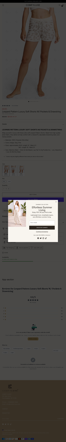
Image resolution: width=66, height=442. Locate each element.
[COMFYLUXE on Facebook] (38, 238)
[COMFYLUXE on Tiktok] (46, 238)
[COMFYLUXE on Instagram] (43, 238)
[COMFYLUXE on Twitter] (41, 238)
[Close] (56, 202)
